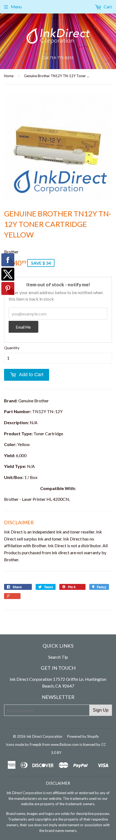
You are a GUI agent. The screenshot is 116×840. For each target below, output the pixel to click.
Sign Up (100, 710)
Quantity (11, 347)
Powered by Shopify (83, 736)
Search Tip (58, 656)
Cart (107, 6)
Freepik (36, 744)
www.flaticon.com (65, 744)
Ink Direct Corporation (44, 736)
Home (8, 76)
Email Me (23, 327)
